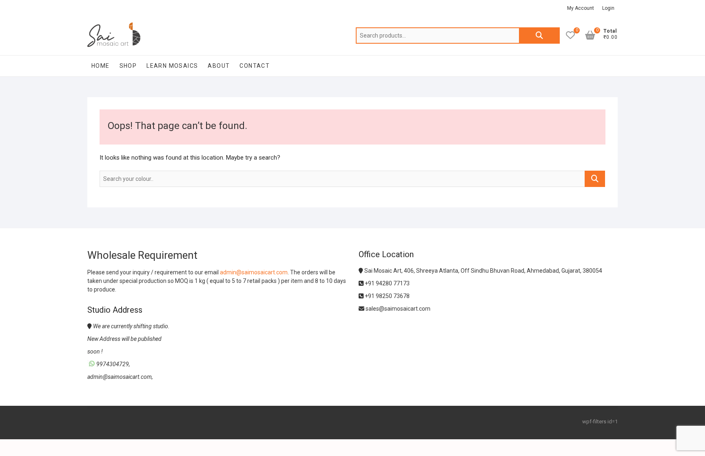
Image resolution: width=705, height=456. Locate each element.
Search (539, 35)
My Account (580, 8)
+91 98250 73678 (387, 296)
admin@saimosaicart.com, (120, 377)
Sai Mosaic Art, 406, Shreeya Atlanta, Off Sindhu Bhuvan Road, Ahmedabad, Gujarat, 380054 (482, 270)
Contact (254, 65)
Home (100, 65)
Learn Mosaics (172, 65)
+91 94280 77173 (387, 283)
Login (608, 8)
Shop (128, 65)
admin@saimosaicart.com (254, 272)
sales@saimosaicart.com (397, 308)
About (219, 65)
